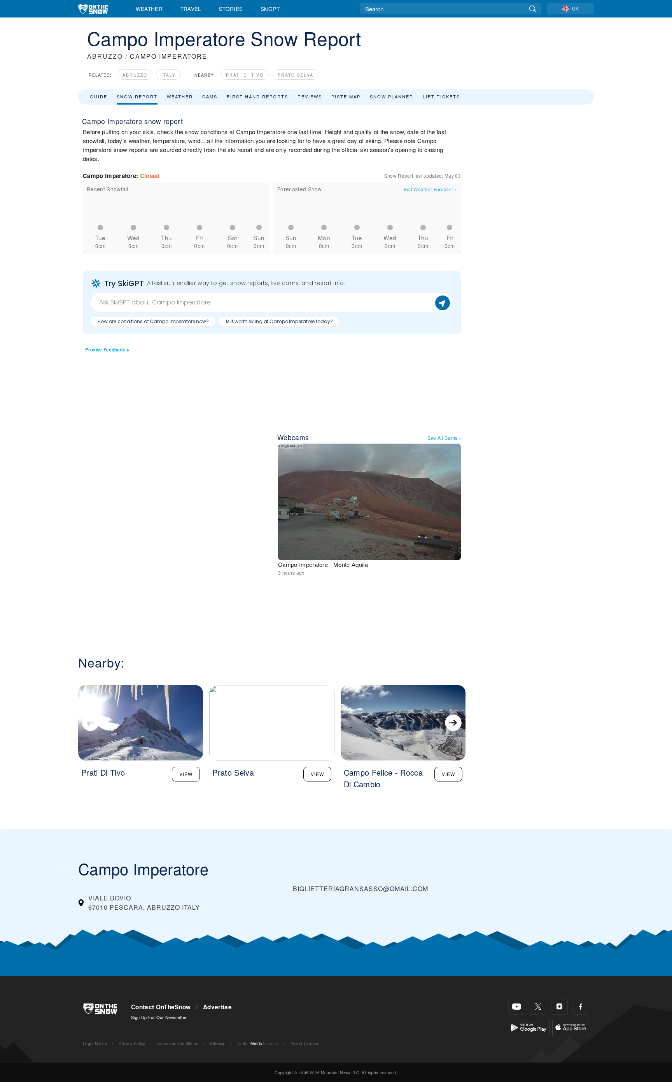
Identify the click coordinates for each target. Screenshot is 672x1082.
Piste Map (345, 96)
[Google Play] (529, 1027)
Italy (168, 75)
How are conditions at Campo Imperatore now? (153, 321)
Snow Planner (391, 96)
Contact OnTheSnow (161, 1007)
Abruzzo (134, 75)
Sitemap (218, 1043)
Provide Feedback (105, 349)
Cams (209, 96)
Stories (231, 8)
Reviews (310, 96)
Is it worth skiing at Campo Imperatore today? (279, 321)
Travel (190, 8)
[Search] (532, 8)
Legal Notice (95, 1043)
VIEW (185, 774)
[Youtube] (516, 1006)
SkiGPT (270, 8)
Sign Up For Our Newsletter (159, 1017)
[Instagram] (559, 1006)
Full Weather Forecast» (430, 189)
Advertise (217, 1007)
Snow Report (137, 96)
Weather (149, 8)
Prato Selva (295, 75)
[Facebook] (580, 1006)
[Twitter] (538, 1006)
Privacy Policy (132, 1043)
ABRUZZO (105, 56)
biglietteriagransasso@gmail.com (360, 888)
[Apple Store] (570, 1027)
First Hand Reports (257, 96)
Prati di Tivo (245, 75)
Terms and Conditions (177, 1043)
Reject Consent (305, 1043)
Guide (98, 96)
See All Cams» (444, 437)
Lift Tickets (441, 96)
